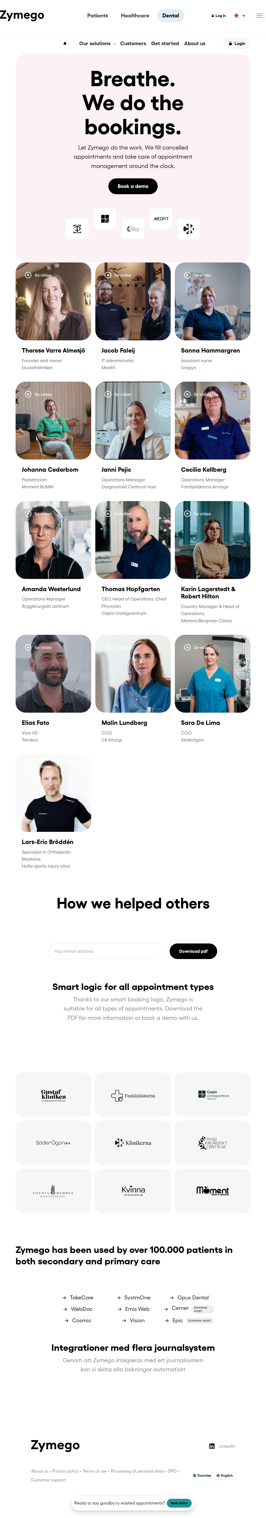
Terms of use (95, 1471)
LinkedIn (227, 1446)
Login (240, 43)
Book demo (179, 1503)
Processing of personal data (137, 1471)
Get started (165, 43)
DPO (172, 1471)
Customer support (48, 1479)
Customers (133, 43)
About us (194, 43)
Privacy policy (65, 1471)
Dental (170, 15)
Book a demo (133, 186)
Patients (97, 15)
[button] (240, 15)
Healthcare (135, 15)
